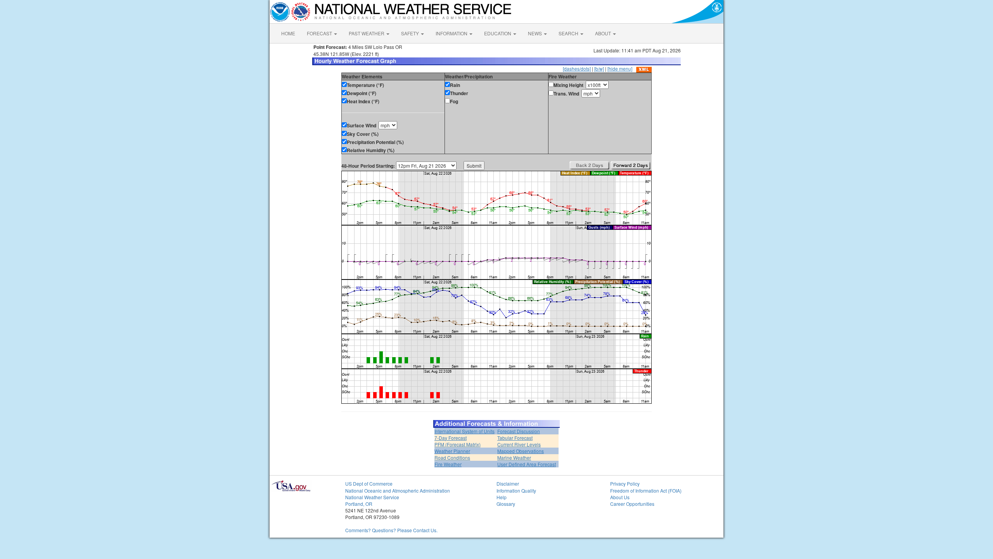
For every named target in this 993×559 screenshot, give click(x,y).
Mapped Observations (520, 451)
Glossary (505, 503)
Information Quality (516, 490)
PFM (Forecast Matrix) (457, 444)
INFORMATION (452, 33)
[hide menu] (619, 68)
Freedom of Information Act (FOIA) (646, 490)
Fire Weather (448, 464)
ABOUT (603, 33)
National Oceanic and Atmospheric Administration (397, 490)
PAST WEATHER (367, 33)
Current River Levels (519, 444)
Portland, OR (358, 503)
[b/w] (599, 68)
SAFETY (410, 33)
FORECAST (320, 33)
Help (501, 497)
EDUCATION (498, 33)
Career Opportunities (632, 503)
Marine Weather (514, 457)
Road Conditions (452, 457)
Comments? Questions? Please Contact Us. (391, 530)
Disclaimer (507, 483)
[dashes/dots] (577, 68)
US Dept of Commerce (369, 483)
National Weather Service (372, 497)
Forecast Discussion (518, 431)
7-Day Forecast (450, 437)
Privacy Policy (625, 483)
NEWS (535, 33)
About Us (620, 497)
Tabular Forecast (515, 437)
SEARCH (569, 33)
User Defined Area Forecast (526, 464)
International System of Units (464, 431)
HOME (288, 33)
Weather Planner (452, 451)
